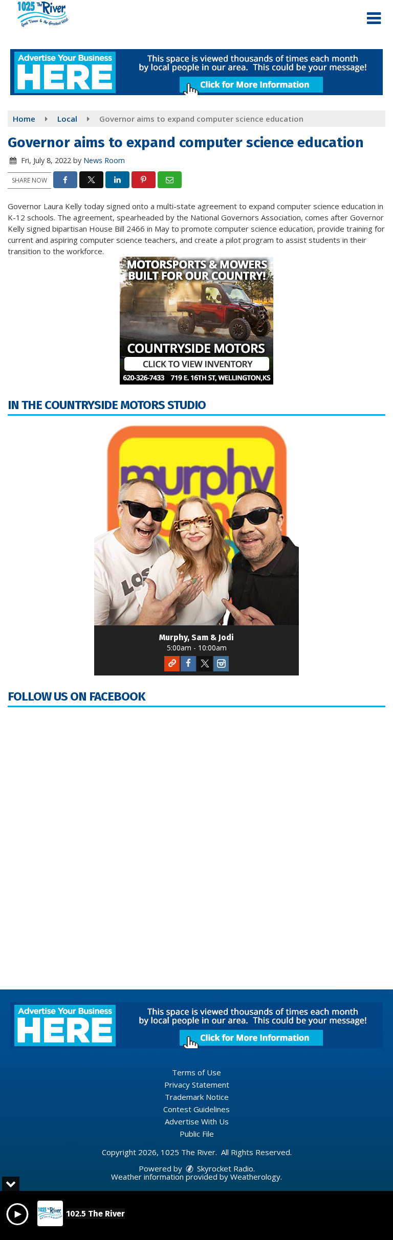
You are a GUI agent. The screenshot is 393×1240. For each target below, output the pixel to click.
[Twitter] (204, 663)
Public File (197, 1134)
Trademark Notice (197, 1097)
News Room (104, 160)
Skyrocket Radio (224, 1168)
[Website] (172, 663)
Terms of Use (196, 1072)
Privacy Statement (196, 1084)
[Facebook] (188, 663)
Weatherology (255, 1176)
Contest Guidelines (196, 1109)
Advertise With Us (197, 1121)
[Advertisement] (196, 72)
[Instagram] (221, 663)
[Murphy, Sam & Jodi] (196, 523)
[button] (373, 18)
